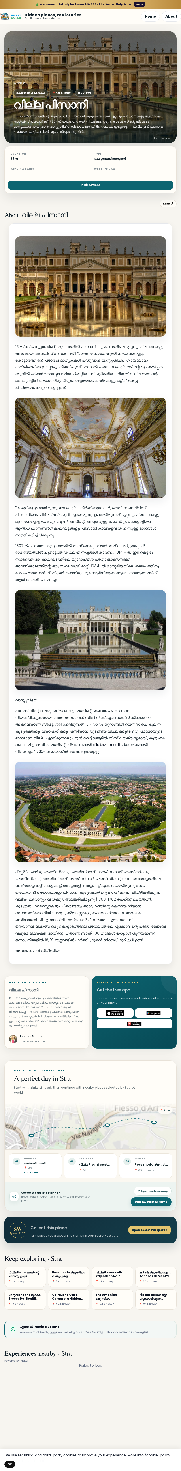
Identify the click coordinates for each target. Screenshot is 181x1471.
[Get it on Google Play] (153, 1013)
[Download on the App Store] (115, 1013)
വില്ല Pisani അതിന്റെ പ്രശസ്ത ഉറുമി (106, 1164)
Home (150, 16)
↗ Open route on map (153, 1191)
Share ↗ (168, 203)
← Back (19, 83)
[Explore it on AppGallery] (134, 1023)
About (171, 16)
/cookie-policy (157, 1455)
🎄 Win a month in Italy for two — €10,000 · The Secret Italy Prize (89, 4)
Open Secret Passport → (150, 1230)
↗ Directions (90, 185)
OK (10, 1464)
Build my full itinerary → (151, 1202)
